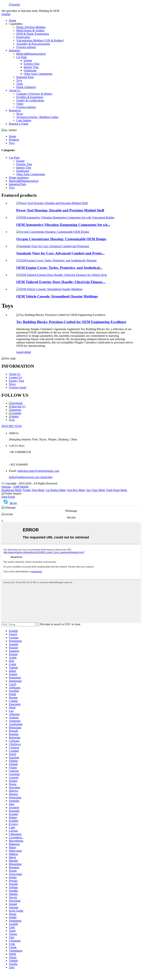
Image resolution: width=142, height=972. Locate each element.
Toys (19, 80)
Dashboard (30, 70)
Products (14, 139)
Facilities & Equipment (29, 97)
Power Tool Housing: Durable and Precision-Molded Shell (60, 210)
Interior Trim (31, 67)
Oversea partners (26, 47)
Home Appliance (26, 87)
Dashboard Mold (11, 490)
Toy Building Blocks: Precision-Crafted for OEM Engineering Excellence (71, 322)
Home (12, 20)
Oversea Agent (17, 387)
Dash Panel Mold (116, 490)
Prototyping (23, 37)
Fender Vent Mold (33, 490)
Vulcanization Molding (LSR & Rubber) (40, 40)
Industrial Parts (25, 77)
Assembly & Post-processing (33, 43)
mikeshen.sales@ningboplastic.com (38, 470)
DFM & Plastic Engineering (32, 33)
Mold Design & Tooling (30, 30)
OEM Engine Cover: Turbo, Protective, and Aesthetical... (59, 268)
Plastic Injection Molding (30, 27)
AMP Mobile (20, 486)
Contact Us (15, 377)
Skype (13, 503)
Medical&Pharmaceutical (31, 53)
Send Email (8, 496)
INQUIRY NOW (11, 426)
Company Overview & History (34, 93)
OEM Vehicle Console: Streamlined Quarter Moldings (57, 296)
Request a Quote (18, 123)
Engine (28, 60)
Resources (15, 110)
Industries (14, 50)
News (19, 113)
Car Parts (21, 57)
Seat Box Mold (76, 490)
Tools (19, 83)
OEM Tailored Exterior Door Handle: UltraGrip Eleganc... (60, 282)
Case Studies (23, 120)
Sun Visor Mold (95, 490)
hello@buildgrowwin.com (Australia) (31, 477)
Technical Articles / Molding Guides (37, 117)
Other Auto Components (38, 73)
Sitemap (6, 486)
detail (28, 352)
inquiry (20, 352)
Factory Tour (16, 380)
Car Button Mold (55, 490)
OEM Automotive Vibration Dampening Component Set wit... (63, 225)
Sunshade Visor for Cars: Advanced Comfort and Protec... (60, 253)
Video (19, 103)
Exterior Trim (31, 63)
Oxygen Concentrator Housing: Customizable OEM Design (61, 239)
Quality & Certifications (30, 100)
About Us (14, 90)
